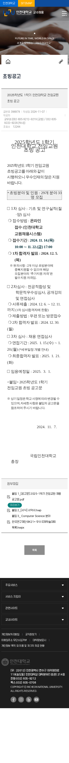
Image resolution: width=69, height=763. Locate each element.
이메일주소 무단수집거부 (14, 640)
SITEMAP (26, 3)
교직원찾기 (31, 634)
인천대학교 (9, 3)
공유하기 (61, 61)
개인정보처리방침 (10, 634)
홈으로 (8, 61)
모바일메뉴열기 (64, 13)
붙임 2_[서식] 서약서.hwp (26, 510)
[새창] (13, 699)
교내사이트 (11, 619)
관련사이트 (11, 608)
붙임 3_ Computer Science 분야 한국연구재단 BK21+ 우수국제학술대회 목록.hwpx (34, 522)
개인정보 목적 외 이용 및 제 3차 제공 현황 (22, 645)
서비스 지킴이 (13, 596)
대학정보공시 (39, 640)
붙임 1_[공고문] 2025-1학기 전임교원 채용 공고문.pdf (36, 496)
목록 (34, 550)
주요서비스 (11, 585)
